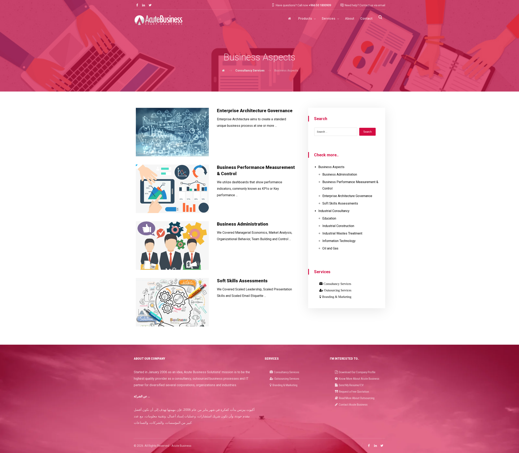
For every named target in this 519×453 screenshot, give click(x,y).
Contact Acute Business (353, 404)
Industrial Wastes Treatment (342, 233)
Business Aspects (331, 167)
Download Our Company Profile (357, 372)
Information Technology (339, 241)
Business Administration (339, 174)
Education (329, 218)
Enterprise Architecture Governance (347, 196)
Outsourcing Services (337, 290)
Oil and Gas (330, 248)
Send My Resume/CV (351, 385)
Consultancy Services (337, 283)
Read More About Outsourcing (356, 398)
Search (367, 131)
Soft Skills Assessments (340, 203)
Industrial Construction (338, 226)
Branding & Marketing (336, 296)
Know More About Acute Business (359, 379)
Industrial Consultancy (334, 211)
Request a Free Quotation (354, 391)
